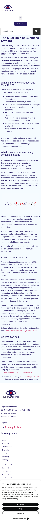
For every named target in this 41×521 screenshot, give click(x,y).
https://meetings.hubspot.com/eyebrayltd (17, 372)
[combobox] (16, 31)
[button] (20, 18)
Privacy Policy (13, 427)
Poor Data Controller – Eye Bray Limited (21, 331)
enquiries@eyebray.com (29, 377)
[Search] (37, 31)
